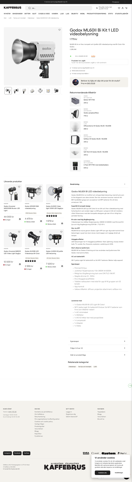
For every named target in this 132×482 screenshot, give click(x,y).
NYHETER (7, 14)
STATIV (110, 14)
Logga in (69, 412)
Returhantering (40, 417)
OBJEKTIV (74, 14)
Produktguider (39, 426)
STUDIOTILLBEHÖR (121, 14)
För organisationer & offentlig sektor (47, 419)
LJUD (62, 14)
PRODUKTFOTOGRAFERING (96, 14)
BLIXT (34, 14)
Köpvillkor (38, 434)
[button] (59, 30)
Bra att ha (101, 419)
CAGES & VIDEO (44, 14)
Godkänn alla (102, 473)
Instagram (7, 453)
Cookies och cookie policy (44, 421)
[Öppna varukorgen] (126, 8)
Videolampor (31, 18)
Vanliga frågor (39, 424)
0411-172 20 (104, 9)
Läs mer (73, 49)
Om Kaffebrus (39, 414)
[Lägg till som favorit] (119, 8)
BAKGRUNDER (18, 14)
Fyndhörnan (39, 436)
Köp (130, 385)
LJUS (67, 14)
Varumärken (39, 429)
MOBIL (82, 14)
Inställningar (119, 472)
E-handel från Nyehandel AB (11, 469)
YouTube (26, 453)
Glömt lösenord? (71, 417)
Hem (5, 18)
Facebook (17, 453)
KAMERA (55, 14)
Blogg (37, 431)
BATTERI (27, 14)
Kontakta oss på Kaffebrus (43, 412)
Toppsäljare (101, 412)
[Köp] (41, 221)
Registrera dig (71, 414)
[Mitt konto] (122, 8)
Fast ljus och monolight (19, 18)
